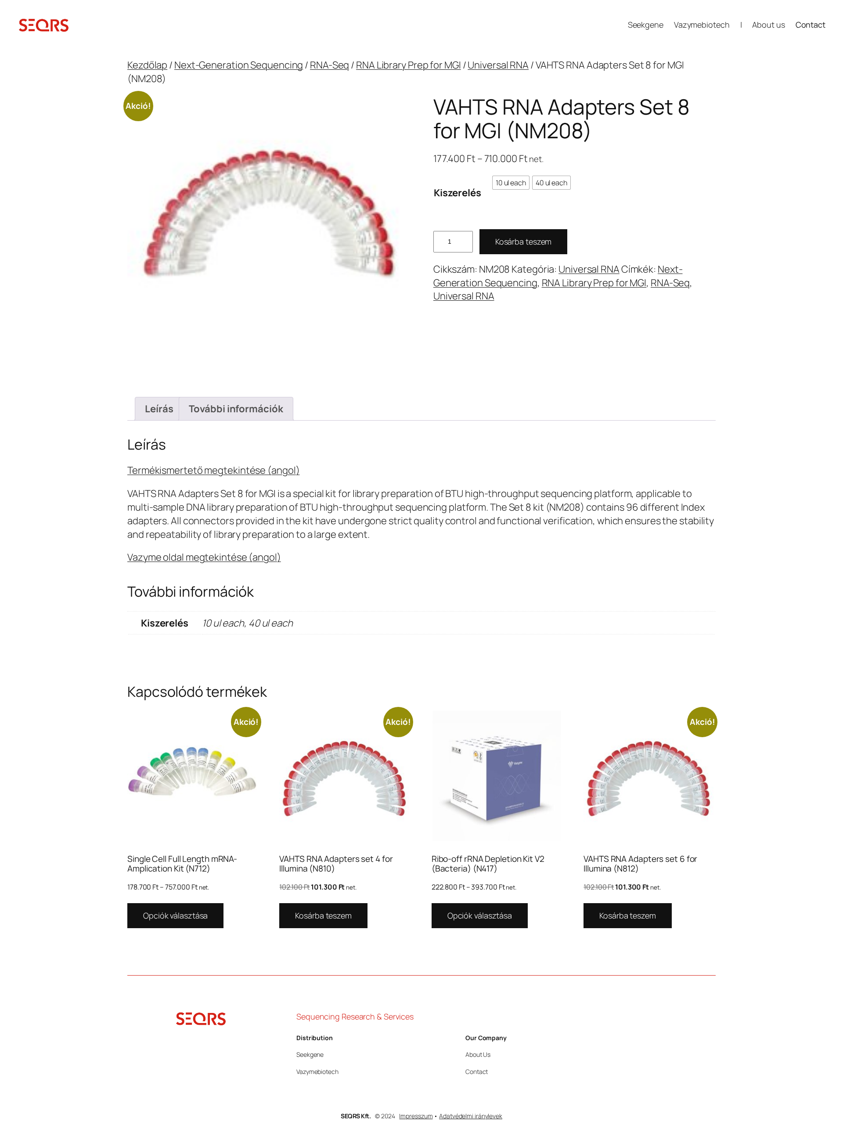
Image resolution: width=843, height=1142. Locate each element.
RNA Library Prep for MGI (408, 65)
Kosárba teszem (523, 241)
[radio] (511, 182)
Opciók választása (175, 915)
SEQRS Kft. (356, 1116)
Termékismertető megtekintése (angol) (213, 470)
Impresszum (415, 1116)
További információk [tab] (236, 408)
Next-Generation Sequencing (238, 65)
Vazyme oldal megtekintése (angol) (204, 557)
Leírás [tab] (159, 408)
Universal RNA (498, 65)
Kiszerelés (457, 192)
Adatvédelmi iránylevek (470, 1116)
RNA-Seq (329, 65)
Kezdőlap (147, 65)
